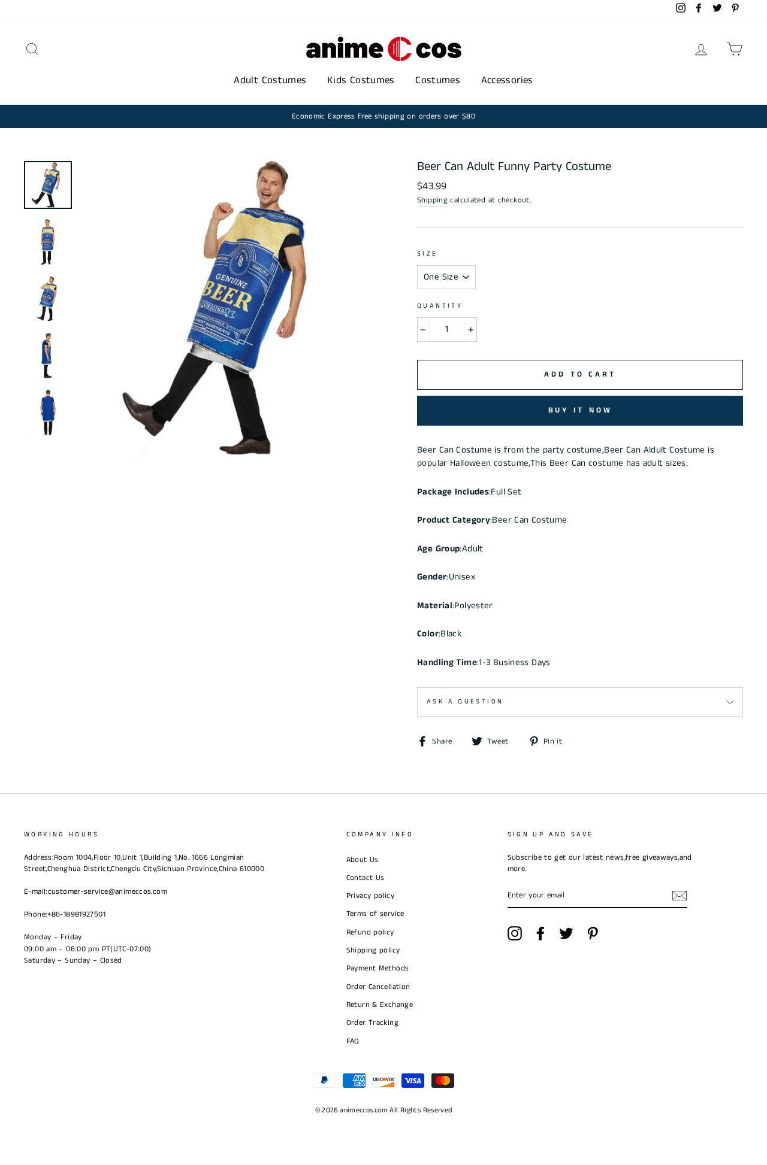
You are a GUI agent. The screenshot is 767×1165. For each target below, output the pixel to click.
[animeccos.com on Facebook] (540, 933)
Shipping (432, 200)
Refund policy (370, 932)
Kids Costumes (361, 80)
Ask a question (465, 701)
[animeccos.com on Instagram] (515, 933)
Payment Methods (377, 968)
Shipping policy (373, 950)
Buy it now (580, 410)
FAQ (353, 1041)
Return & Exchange (379, 1004)
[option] (383, 116)
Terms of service (375, 913)
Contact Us (365, 877)
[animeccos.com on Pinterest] (592, 933)
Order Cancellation (378, 986)
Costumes (437, 80)
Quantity (440, 306)
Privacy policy (370, 895)
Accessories (507, 80)
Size (427, 254)
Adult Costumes (270, 80)
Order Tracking (372, 1022)
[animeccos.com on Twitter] (566, 933)
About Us (362, 859)
